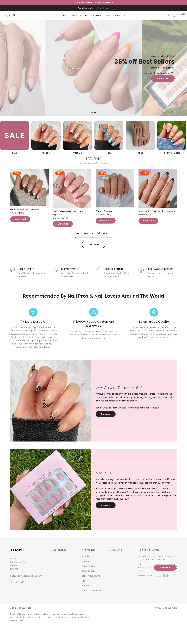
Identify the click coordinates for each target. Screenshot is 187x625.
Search (85, 556)
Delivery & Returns (91, 575)
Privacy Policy (88, 566)
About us (86, 561)
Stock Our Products (91, 590)
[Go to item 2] (95, 112)
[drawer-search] (170, 15)
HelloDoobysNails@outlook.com (26, 575)
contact (86, 585)
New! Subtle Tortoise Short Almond (157, 211)
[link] (93, 68)
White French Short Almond (24, 209)
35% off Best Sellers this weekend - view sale (93, 2)
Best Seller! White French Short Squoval (69, 213)
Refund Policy (88, 570)
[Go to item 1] (92, 112)
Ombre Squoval (104, 211)
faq (83, 580)
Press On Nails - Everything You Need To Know (135, 407)
